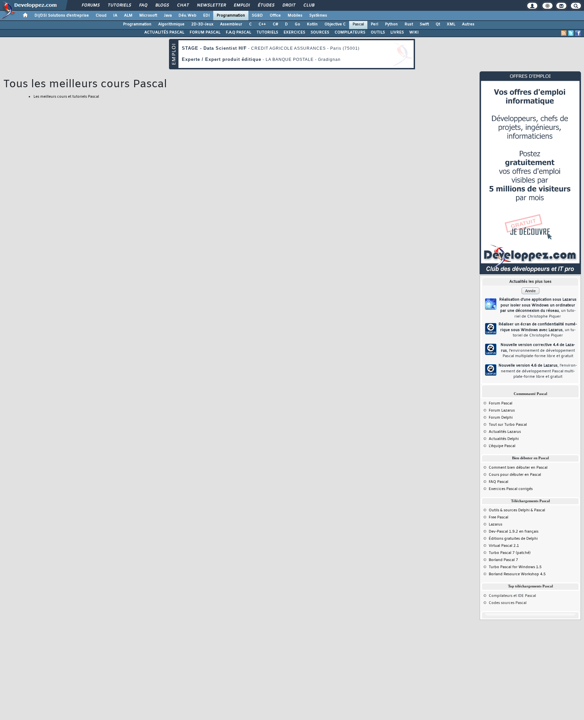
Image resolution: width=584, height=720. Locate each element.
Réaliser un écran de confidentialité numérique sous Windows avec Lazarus (537, 330)
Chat (182, 5)
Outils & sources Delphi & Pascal (517, 510)
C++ (262, 24)
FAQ (143, 5)
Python (391, 24)
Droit (289, 5)
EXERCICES (294, 32)
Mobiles (295, 15)
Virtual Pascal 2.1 (504, 545)
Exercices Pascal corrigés (511, 489)
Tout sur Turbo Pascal (508, 424)
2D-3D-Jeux (202, 24)
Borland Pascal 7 (503, 560)
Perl (374, 24)
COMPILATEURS (350, 32)
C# (275, 24)
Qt (438, 24)
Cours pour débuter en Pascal (515, 474)
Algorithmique (171, 24)
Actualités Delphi (504, 439)
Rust (409, 24)
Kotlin (312, 24)
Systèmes (318, 15)
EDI (206, 15)
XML (451, 24)
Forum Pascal (500, 403)
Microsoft (148, 15)
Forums (90, 5)
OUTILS (378, 32)
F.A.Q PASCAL (238, 32)
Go (297, 24)
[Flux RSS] (563, 33)
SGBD (257, 15)
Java (168, 15)
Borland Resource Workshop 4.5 (517, 574)
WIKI (414, 32)
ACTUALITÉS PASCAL (164, 32)
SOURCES (320, 32)
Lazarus (495, 524)
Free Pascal (498, 517)
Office (275, 15)
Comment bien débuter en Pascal (518, 467)
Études (266, 5)
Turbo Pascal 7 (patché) (510, 553)
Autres (468, 24)
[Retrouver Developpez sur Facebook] (578, 33)
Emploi (241, 5)
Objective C (335, 24)
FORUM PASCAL (205, 32)
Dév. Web (187, 15)
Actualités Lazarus (505, 431)
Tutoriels (119, 5)
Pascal (358, 24)
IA (115, 15)
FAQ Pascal (498, 482)
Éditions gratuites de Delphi (513, 538)
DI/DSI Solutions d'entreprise (61, 15)
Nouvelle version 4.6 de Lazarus (537, 371)
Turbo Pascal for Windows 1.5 (515, 567)
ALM (128, 15)
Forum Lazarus (502, 410)
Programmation (231, 15)
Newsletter (211, 5)
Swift (424, 24)
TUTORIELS (267, 32)
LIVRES (397, 32)
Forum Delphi (501, 417)
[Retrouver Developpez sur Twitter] (571, 33)
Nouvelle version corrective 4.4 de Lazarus (538, 350)
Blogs (161, 5)
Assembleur (231, 24)
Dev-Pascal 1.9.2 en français (513, 531)
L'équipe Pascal (502, 446)
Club (308, 5)
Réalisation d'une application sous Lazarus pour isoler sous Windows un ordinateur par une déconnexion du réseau (538, 308)
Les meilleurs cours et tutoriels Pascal (66, 96)
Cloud (101, 15)
